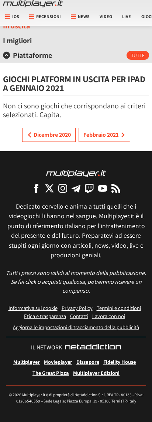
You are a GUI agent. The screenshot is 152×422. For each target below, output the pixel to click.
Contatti (79, 316)
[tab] (76, 55)
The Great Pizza (50, 372)
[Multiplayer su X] (49, 188)
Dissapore (87, 361)
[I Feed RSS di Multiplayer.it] (115, 188)
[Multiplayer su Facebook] (36, 188)
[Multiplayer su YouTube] (102, 188)
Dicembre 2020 (52, 135)
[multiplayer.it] (76, 173)
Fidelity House (119, 361)
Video (106, 16)
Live (126, 16)
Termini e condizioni (119, 307)
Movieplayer (58, 361)
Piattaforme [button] (32, 55)
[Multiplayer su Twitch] (89, 188)
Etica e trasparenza (45, 316)
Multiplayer (26, 361)
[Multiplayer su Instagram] (62, 188)
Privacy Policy (77, 307)
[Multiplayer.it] (33, 3)
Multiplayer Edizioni (96, 372)
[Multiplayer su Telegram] (76, 188)
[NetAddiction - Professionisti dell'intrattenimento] (93, 347)
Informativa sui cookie (33, 307)
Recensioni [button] (48, 16)
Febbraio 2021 (101, 135)
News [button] (84, 16)
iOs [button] (15, 16)
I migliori (17, 40)
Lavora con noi (108, 316)
